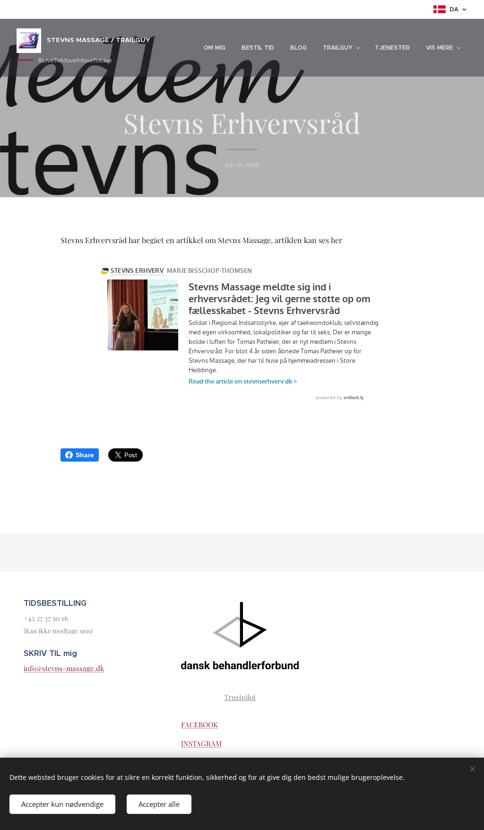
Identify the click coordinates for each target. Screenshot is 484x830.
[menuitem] (214, 48)
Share (85, 455)
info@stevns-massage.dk (64, 668)
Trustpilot (240, 697)
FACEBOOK (199, 724)
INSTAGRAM (201, 743)
